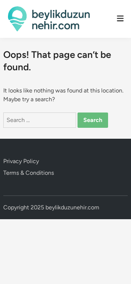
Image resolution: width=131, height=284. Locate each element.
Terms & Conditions (28, 172)
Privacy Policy (21, 161)
